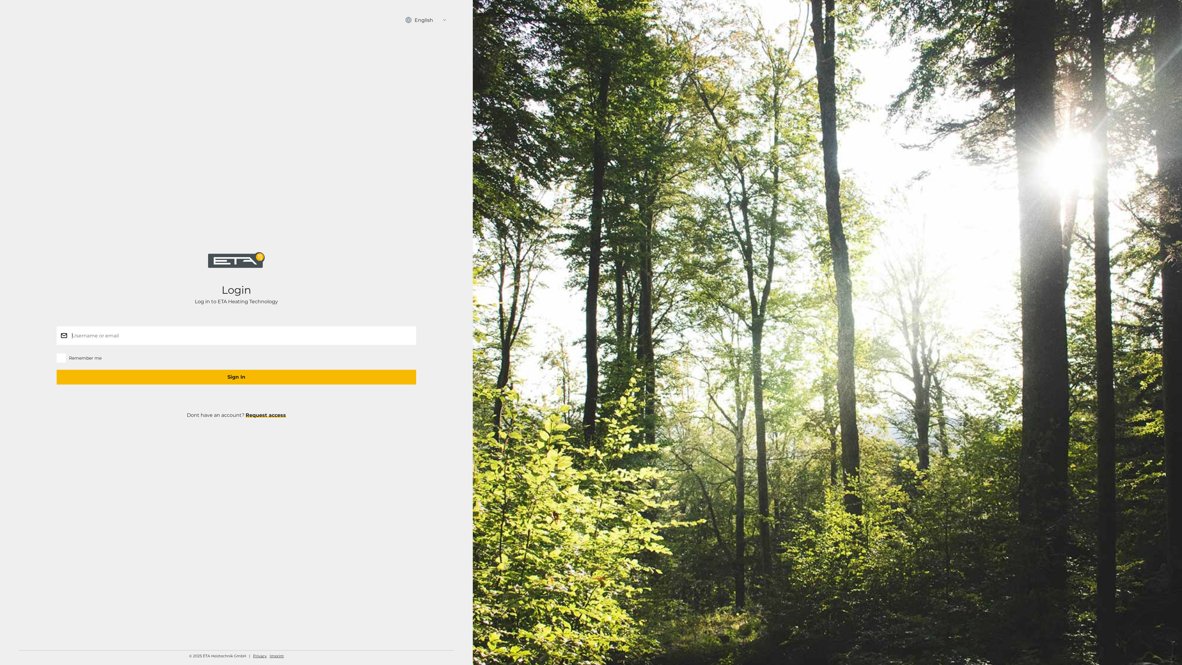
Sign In (236, 377)
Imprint (277, 656)
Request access (266, 415)
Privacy (260, 656)
